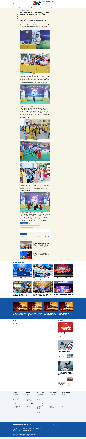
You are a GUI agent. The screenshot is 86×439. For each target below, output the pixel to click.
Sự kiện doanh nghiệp (29, 403)
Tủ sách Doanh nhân (16, 406)
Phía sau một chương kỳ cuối (64, 351)
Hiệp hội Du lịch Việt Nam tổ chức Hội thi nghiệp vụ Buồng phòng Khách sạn (41, 278)
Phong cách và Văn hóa (60, 7)
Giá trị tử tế (15, 407)
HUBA (32, 225)
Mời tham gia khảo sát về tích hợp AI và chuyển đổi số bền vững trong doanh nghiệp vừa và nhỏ (62, 355)
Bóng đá (38, 408)
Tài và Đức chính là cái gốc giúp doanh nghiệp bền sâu (66, 314)
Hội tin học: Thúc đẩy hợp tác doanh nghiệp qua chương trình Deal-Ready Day (22, 295)
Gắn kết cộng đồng (28, 406)
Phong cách (15, 405)
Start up (51, 395)
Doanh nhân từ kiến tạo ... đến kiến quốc (18, 418)
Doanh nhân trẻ (27, 399)
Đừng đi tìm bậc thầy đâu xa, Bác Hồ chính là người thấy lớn (50, 314)
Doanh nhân (28, 7)
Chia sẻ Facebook (24, 223)
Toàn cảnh (23, 7)
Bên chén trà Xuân (16, 420)
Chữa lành (39, 406)
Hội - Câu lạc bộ (26, 10)
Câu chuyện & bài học (28, 400)
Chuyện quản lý (39, 398)
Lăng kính (51, 398)
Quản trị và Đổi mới (34, 7)
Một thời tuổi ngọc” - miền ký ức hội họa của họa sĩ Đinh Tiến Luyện (62, 383)
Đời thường (60, 359)
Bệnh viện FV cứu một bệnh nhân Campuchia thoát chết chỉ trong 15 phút (65, 373)
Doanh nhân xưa (27, 398)
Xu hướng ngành (15, 398)
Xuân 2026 (15, 414)
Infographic (32, 299)
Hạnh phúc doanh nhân (28, 395)
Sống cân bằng (40, 403)
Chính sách (63, 394)
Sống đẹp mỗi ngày (40, 405)
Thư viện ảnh (27, 299)
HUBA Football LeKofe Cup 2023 (26, 225)
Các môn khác (39, 412)
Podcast (23, 299)
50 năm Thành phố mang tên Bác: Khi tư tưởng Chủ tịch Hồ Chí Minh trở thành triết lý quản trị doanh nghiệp (65, 334)
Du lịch (63, 406)
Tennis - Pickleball (40, 411)
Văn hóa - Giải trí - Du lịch (66, 403)
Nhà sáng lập (27, 394)
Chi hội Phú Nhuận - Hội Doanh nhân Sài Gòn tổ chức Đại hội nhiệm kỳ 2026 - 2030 (42, 295)
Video (20, 299)
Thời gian (43, 236)
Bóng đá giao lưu (37, 225)
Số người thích (47, 236)
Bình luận (14, 395)
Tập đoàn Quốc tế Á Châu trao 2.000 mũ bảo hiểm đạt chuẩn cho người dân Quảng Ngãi (62, 378)
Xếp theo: (39, 236)
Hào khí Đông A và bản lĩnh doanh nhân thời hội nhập (63, 295)
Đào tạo (38, 399)
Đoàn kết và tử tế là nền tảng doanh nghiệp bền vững (19, 314)
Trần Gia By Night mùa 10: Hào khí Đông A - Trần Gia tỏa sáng (62, 278)
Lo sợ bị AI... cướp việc (38, 252)
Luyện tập (38, 407)
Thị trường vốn (64, 395)
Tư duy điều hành (40, 394)
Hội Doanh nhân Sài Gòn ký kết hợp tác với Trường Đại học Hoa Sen (21, 278)
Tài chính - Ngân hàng (50, 7)
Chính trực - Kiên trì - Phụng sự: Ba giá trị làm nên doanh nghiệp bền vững (35, 314)
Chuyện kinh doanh (42, 7)
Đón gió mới (15, 416)
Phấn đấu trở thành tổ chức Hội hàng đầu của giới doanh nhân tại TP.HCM (41, 242)
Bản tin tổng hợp (15, 399)
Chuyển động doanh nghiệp (29, 405)
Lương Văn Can (15, 408)
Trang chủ (21, 10)
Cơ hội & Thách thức (53, 394)
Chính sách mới (15, 394)
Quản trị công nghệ (40, 395)
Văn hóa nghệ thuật (65, 405)
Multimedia (15, 299)
